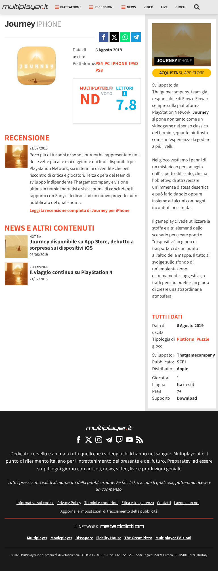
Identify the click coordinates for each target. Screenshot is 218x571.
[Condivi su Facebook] (103, 37)
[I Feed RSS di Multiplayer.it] (139, 439)
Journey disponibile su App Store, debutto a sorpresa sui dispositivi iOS (82, 244)
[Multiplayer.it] (25, 7)
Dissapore (84, 537)
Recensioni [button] (104, 7)
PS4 (99, 63)
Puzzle (202, 339)
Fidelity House (108, 537)
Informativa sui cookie (35, 502)
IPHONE (119, 63)
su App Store (181, 73)
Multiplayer (37, 537)
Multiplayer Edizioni (173, 537)
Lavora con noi (186, 502)
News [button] (131, 7)
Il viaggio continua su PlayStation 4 (71, 272)
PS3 (99, 70)
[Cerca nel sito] (197, 7)
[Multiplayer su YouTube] (129, 439)
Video (148, 7)
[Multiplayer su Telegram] (109, 439)
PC (107, 63)
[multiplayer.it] (109, 428)
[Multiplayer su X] (88, 439)
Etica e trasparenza (137, 502)
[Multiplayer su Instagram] (98, 439)
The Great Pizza (138, 537)
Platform (185, 339)
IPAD (133, 63)
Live (164, 7)
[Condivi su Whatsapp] (125, 37)
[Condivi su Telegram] (136, 37)
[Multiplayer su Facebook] (78, 439)
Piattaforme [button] (70, 7)
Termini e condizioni (101, 502)
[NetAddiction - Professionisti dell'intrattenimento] (122, 526)
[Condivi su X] (114, 37)
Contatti (164, 502)
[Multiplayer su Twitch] (119, 439)
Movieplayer (61, 537)
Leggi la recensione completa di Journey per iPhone (79, 210)
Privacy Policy (69, 502)
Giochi (180, 7)
